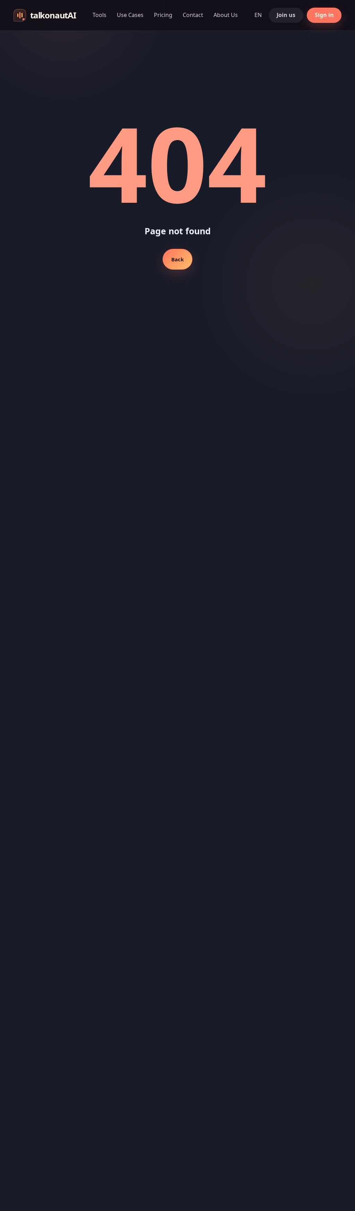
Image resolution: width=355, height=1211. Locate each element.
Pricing (163, 15)
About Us (226, 15)
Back (177, 259)
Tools (99, 15)
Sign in (324, 15)
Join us (286, 15)
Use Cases (130, 15)
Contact (193, 15)
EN (258, 15)
